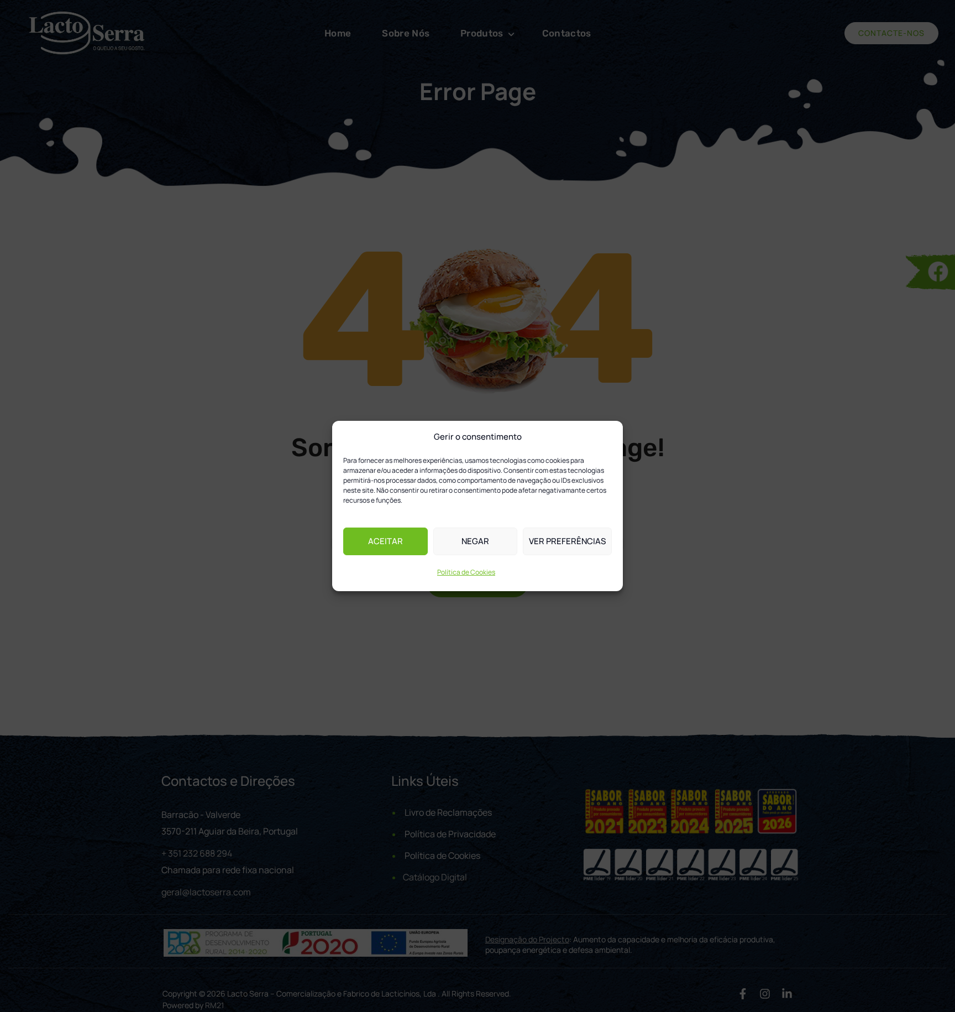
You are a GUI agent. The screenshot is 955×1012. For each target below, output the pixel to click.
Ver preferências (567, 541)
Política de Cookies (466, 572)
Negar (475, 541)
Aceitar (385, 541)
